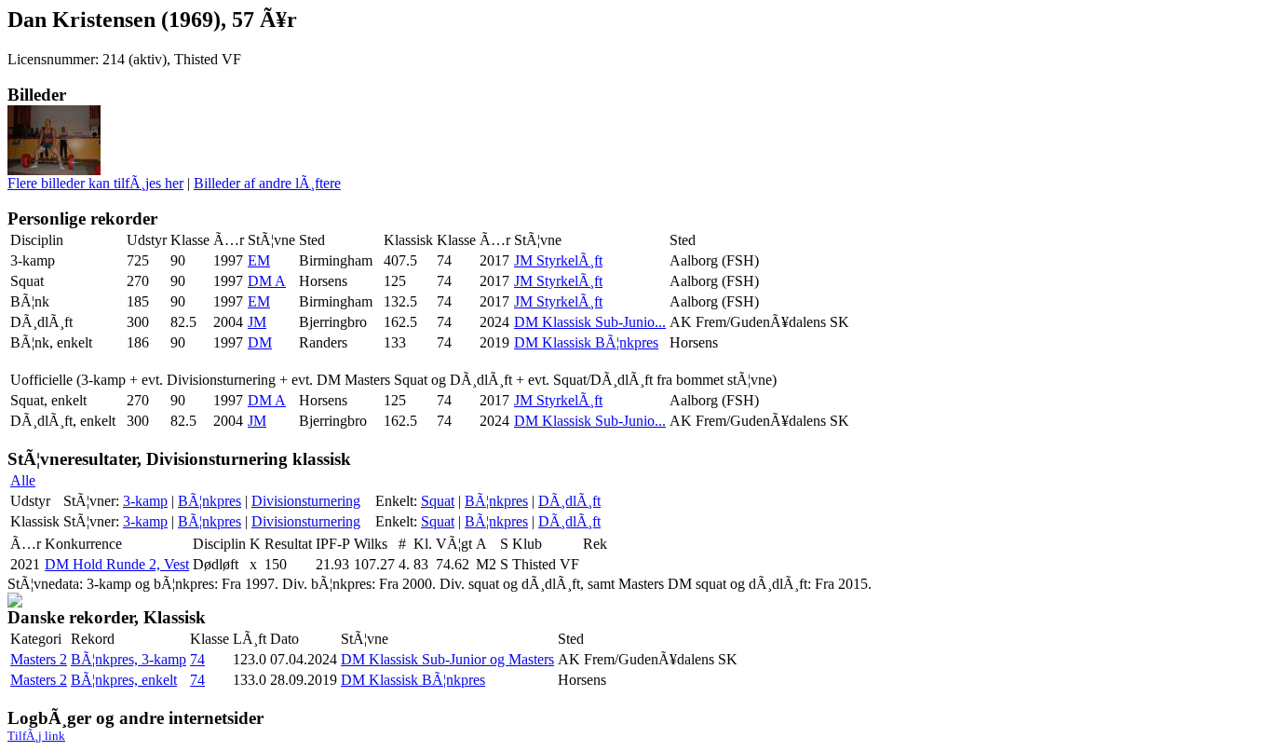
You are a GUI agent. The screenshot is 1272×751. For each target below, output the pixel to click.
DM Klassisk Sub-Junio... (590, 322)
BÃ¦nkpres (209, 501)
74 (197, 659)
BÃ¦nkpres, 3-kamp (128, 659)
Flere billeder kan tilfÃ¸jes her (95, 183)
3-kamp (145, 501)
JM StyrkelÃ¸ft (558, 260)
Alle (22, 480)
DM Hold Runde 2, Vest (117, 564)
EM (259, 260)
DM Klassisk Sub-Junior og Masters (447, 659)
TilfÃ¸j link (36, 736)
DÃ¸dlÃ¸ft (569, 501)
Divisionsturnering (305, 501)
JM (257, 322)
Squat (437, 501)
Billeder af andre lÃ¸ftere (267, 183)
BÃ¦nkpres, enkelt (124, 680)
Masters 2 (38, 659)
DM (260, 342)
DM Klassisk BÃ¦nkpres (586, 342)
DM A (267, 281)
